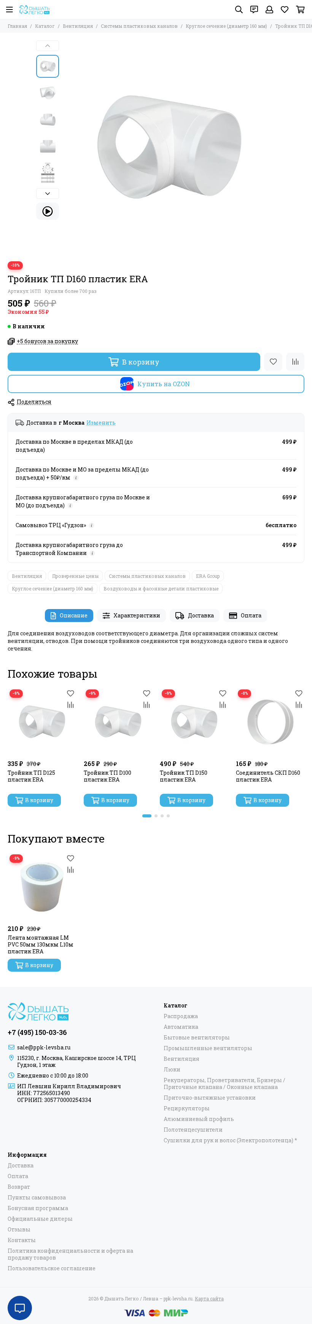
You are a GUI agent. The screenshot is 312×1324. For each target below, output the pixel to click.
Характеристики (136, 615)
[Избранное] (273, 362)
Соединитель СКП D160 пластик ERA (268, 776)
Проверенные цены (75, 576)
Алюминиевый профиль (199, 1119)
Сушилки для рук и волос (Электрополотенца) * (230, 1140)
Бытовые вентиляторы (197, 1037)
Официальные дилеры (40, 1218)
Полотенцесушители (193, 1129)
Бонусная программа (38, 1208)
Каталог (45, 26)
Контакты (22, 1240)
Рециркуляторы (187, 1108)
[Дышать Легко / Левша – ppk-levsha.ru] (34, 9)
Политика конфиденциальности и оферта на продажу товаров (70, 1254)
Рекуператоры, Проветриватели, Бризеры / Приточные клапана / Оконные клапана (224, 1084)
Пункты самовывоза (37, 1197)
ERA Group (208, 576)
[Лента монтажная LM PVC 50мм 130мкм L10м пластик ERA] (42, 886)
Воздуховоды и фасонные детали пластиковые (160, 588)
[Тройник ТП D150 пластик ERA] (194, 722)
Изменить (101, 423)
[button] (66, 147)
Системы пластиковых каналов (139, 26)
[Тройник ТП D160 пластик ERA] (169, 147)
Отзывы (19, 1229)
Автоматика (181, 1026)
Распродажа (181, 1016)
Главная (17, 26)
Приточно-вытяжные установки (210, 1097)
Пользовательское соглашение (52, 1268)
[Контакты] (254, 9)
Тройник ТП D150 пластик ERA (183, 776)
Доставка (201, 615)
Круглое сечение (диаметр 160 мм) (226, 26)
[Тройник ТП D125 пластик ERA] (42, 722)
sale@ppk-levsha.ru (43, 1047)
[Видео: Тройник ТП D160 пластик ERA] (47, 211)
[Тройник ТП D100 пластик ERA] (118, 722)
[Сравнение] (295, 362)
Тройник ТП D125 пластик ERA (31, 776)
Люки (172, 1069)
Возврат (19, 1186)
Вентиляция (78, 26)
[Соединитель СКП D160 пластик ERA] (270, 722)
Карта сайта (209, 1298)
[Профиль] (269, 9)
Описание (74, 615)
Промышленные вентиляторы (208, 1048)
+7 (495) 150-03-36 (37, 1032)
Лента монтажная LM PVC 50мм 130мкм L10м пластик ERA (40, 944)
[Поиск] (239, 9)
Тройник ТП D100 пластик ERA (107, 776)
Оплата (251, 615)
